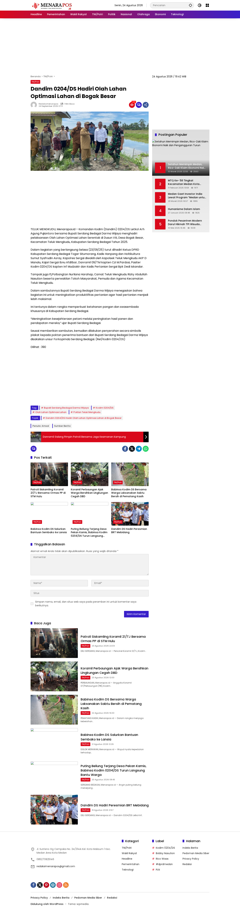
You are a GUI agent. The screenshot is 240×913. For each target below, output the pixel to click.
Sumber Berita (62, 426)
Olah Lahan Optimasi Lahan (50, 412)
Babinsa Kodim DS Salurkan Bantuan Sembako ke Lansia (49, 530)
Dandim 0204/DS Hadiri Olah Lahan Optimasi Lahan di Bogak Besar (84, 418)
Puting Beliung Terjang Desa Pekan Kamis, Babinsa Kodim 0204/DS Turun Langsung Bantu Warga (89, 532)
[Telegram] (139, 449)
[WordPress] (53, 885)
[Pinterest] (46, 885)
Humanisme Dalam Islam (184, 209)
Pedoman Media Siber (196, 853)
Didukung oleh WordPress (47, 904)
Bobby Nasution (165, 853)
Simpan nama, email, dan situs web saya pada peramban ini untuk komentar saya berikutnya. (85, 603)
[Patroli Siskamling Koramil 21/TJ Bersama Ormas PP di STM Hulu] (49, 474)
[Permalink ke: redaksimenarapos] (35, 105)
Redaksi (187, 864)
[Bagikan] (146, 105)
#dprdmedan (164, 864)
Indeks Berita (190, 848)
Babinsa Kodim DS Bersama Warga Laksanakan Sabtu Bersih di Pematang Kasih (129, 493)
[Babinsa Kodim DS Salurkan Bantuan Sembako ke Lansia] (49, 514)
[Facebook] (125, 449)
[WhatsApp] (146, 449)
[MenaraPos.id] (52, 5)
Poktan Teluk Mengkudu (86, 412)
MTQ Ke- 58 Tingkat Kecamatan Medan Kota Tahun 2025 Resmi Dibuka (184, 182)
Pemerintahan (130, 864)
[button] (190, 5)
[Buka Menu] (207, 5)
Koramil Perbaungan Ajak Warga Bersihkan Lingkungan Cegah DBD (89, 493)
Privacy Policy (191, 858)
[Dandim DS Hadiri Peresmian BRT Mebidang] (130, 514)
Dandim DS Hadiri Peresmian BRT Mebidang (129, 530)
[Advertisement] (120, 46)
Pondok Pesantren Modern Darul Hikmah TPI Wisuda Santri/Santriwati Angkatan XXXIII (185, 222)
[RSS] (66, 885)
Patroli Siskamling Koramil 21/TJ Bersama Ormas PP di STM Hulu (48, 493)
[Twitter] (132, 449)
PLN (158, 869)
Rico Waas (162, 858)
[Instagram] (59, 885)
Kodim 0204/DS (104, 407)
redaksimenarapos (48, 104)
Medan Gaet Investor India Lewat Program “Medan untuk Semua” (187, 195)
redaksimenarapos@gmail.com (56, 866)
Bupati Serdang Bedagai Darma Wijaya (66, 407)
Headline (127, 858)
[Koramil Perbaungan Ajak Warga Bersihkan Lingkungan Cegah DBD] (89, 474)
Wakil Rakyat (129, 853)
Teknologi (128, 869)
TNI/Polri (35, 81)
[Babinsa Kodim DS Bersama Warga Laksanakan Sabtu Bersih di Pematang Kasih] (130, 474)
